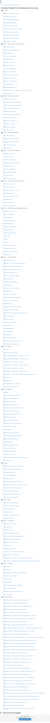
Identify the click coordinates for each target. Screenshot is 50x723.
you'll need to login (30, 717)
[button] (1, 1)
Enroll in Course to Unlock (25, 719)
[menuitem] (1, 3)
